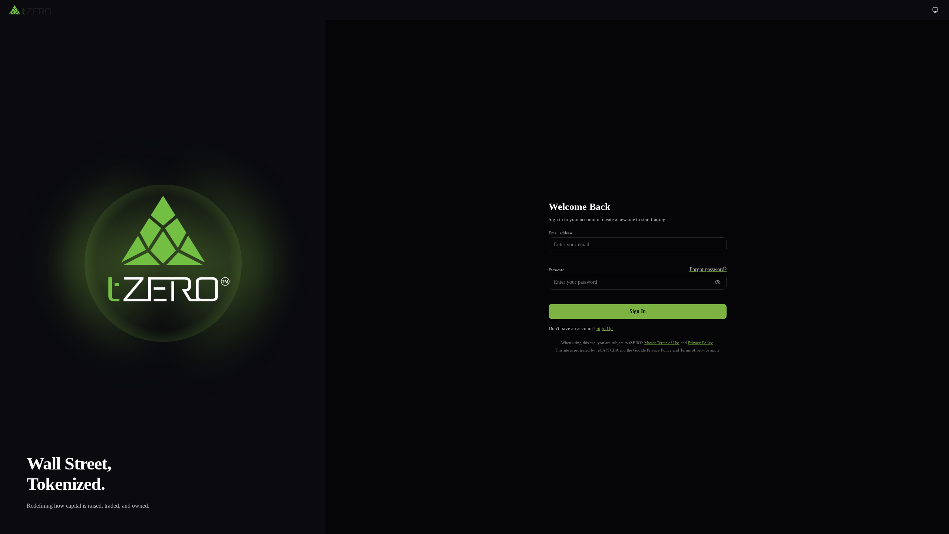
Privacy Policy (700, 342)
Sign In (637, 311)
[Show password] (718, 282)
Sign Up (604, 328)
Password (557, 269)
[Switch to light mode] (935, 10)
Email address (560, 233)
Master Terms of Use (661, 342)
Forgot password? (708, 269)
